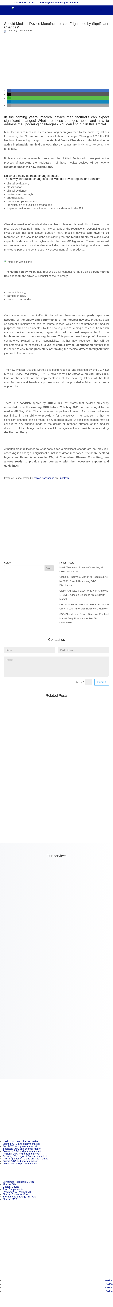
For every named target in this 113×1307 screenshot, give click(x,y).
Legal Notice (7, 1255)
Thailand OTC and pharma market (21, 1153)
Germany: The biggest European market (24, 1156)
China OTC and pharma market (19, 1163)
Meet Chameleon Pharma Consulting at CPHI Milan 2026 (38, 712)
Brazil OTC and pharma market (19, 1146)
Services (5, 1230)
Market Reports (8, 1243)
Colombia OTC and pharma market (21, 1151)
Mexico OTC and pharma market (20, 1141)
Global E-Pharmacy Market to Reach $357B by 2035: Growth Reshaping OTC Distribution (83, 581)
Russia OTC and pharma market (20, 1161)
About (3, 1222)
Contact (4, 1251)
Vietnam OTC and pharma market (21, 1143)
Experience (6, 1226)
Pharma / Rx (9, 1184)
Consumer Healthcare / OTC (18, 1182)
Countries (5, 1239)
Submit (101, 682)
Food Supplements (12, 1189)
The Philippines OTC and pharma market (25, 1158)
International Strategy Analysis (19, 1196)
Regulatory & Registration (16, 1191)
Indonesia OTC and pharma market (21, 1148)
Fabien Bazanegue (43, 478)
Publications (6, 1235)
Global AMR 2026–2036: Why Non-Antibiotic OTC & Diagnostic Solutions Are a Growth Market (83, 594)
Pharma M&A (9, 1199)
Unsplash (63, 478)
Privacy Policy (7, 1247)
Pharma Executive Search (16, 1194)
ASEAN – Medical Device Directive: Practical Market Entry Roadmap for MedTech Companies (84, 618)
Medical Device (10, 1186)
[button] (9, 90)
